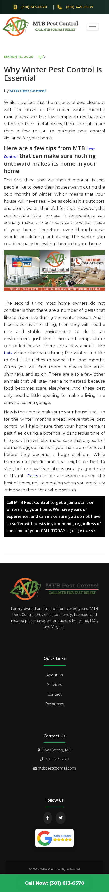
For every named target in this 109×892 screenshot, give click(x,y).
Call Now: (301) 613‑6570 (54, 883)
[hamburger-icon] (92, 26)
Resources (54, 704)
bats (8, 352)
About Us (54, 675)
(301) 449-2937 (79, 7)
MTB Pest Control (28, 90)
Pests (32, 475)
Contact (54, 694)
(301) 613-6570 (34, 7)
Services (54, 684)
